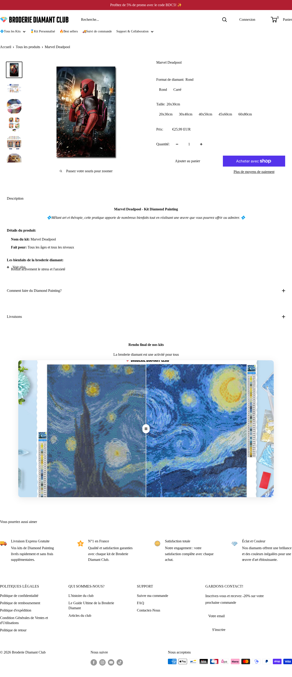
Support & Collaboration (132, 31)
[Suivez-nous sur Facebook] (94, 662)
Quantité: (162, 144)
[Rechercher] (224, 20)
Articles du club (79, 615)
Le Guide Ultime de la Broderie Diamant (91, 605)
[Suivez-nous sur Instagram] (102, 662)
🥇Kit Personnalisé (42, 31)
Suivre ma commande (152, 596)
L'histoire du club (81, 596)
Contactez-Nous (148, 610)
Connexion (247, 19)
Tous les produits (28, 47)
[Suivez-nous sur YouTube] (111, 662)
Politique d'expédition (15, 610)
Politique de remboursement (20, 603)
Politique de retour (13, 630)
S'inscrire (218, 630)
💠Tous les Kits (10, 31)
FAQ (140, 603)
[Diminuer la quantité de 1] (177, 144)
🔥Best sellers (69, 31)
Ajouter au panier (187, 161)
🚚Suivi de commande (97, 31)
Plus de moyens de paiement (254, 172)
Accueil (5, 47)
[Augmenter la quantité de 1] (201, 144)
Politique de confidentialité (19, 596)
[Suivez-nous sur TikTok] (120, 662)
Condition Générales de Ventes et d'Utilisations (24, 620)
